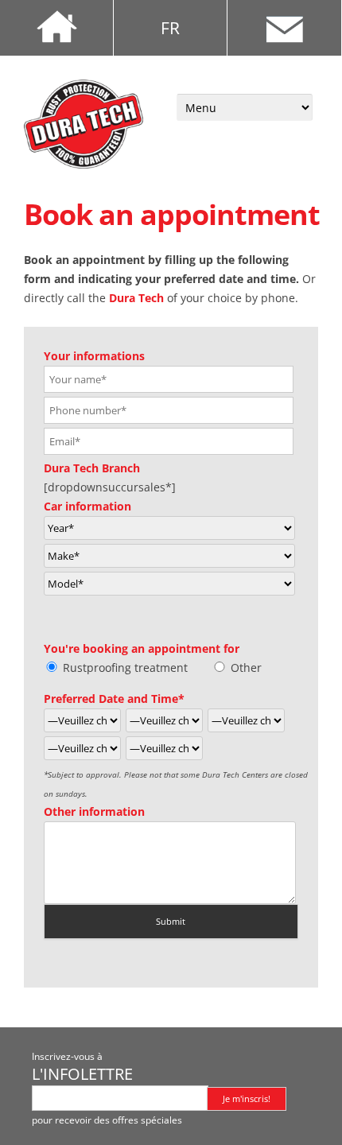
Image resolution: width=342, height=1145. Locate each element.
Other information (94, 811)
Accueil (57, 28)
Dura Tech (136, 297)
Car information (87, 506)
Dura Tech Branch (92, 467)
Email (284, 28)
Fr (170, 28)
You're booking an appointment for (141, 648)
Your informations (94, 355)
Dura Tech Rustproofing (83, 124)
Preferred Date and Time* (114, 698)
